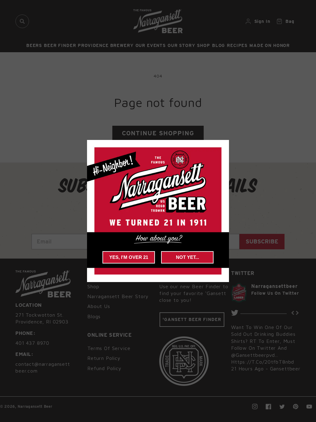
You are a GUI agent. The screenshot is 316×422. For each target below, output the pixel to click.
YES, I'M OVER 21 (128, 257)
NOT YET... (187, 257)
